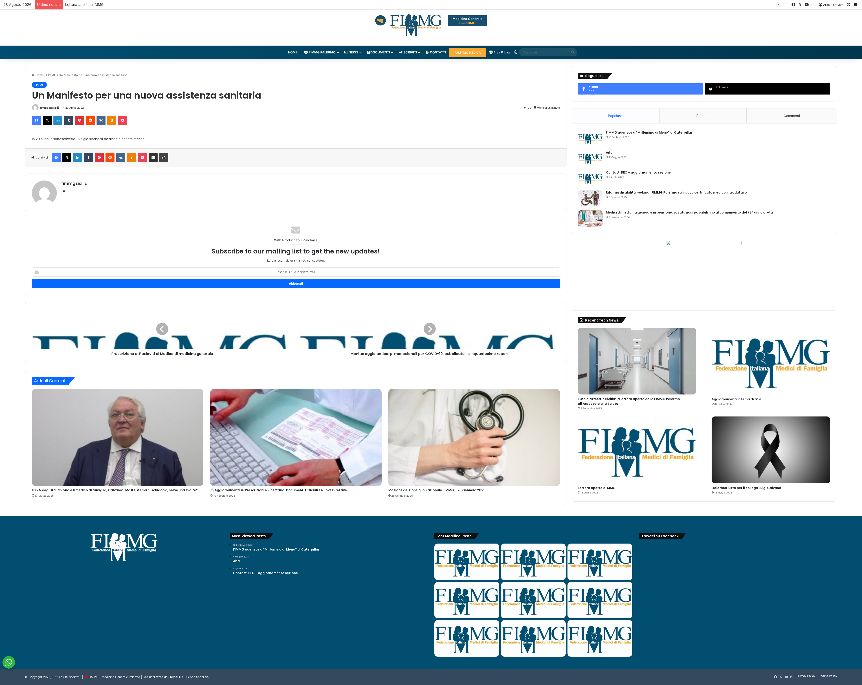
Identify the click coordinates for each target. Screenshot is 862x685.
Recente (703, 116)
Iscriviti (409, 52)
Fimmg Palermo (322, 52)
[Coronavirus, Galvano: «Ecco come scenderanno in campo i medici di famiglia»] (466, 562)
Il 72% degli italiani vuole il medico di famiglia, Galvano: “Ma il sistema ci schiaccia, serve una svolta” (115, 490)
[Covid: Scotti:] (599, 600)
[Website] (64, 191)
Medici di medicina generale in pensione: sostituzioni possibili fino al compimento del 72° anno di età (689, 212)
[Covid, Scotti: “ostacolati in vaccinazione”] (466, 638)
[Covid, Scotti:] (533, 600)
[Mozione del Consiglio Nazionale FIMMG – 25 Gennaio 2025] (474, 437)
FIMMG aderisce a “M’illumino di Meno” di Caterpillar (649, 132)
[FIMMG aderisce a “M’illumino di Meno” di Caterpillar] (590, 138)
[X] (47, 120)
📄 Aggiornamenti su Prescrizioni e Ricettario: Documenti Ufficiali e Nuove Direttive (278, 490)
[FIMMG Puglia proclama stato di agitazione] (466, 600)
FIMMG (51, 75)
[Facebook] (36, 120)
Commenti (792, 116)
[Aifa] (590, 158)
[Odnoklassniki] (111, 120)
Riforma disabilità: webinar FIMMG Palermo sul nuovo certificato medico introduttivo (676, 192)
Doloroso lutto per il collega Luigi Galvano (101, 4)
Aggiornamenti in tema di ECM (736, 399)
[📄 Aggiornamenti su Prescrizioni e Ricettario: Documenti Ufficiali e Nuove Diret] (296, 437)
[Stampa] (163, 157)
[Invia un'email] (58, 107)
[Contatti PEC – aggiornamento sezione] (590, 178)
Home (293, 52)
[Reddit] (90, 120)
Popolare (615, 116)
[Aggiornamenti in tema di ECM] (771, 361)
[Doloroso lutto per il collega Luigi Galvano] (771, 449)
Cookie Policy (827, 676)
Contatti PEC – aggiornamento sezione (638, 172)
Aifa (609, 152)
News (353, 52)
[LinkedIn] (57, 120)
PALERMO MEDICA (468, 52)
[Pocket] (122, 120)
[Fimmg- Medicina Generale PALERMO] (431, 25)
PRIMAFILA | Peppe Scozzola (188, 677)
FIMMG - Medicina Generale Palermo (114, 677)
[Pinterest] (79, 120)
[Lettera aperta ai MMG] (637, 449)
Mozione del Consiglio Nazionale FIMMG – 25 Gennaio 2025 (436, 490)
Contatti (437, 52)
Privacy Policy (805, 676)
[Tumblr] (68, 120)
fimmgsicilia (48, 107)
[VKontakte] (101, 120)
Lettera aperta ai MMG (597, 488)
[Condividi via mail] (153, 157)
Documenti (380, 52)
